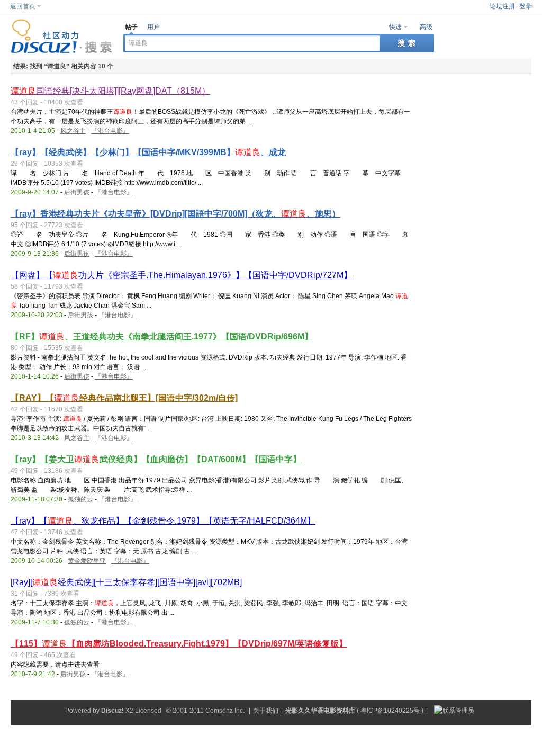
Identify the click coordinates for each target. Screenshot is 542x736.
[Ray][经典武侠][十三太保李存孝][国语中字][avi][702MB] (126, 582)
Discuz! (112, 710)
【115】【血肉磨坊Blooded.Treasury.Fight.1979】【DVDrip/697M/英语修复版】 (179, 643)
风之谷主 (73, 130)
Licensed (148, 710)
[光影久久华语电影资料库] (62, 51)
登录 (525, 6)
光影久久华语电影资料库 (320, 710)
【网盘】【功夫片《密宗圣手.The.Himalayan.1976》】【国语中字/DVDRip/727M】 (181, 275)
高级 (426, 27)
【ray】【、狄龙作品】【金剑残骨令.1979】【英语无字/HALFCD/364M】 (163, 520)
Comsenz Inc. (225, 710)
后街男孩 (76, 192)
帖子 (131, 27)
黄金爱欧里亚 (87, 560)
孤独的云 (80, 499)
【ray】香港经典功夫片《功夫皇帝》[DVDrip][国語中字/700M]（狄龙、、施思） (175, 213)
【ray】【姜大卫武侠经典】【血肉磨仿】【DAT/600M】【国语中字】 (156, 459)
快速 (395, 27)
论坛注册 (502, 6)
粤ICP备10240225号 (390, 710)
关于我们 (265, 710)
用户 (153, 27)
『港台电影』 (110, 130)
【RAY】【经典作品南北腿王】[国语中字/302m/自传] (124, 397)
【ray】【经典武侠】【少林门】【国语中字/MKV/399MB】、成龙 (148, 152)
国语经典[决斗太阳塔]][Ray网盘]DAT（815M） (110, 90)
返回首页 (22, 6)
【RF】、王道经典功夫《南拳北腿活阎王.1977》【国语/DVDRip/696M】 (162, 336)
